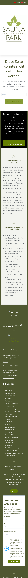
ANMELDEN (13, 561)
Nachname (7, 524)
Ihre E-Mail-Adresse (13, 531)
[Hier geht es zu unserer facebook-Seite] (4, 384)
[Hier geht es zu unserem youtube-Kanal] (8, 384)
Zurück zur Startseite (14, 101)
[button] (2, 53)
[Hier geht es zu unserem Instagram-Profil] (12, 384)
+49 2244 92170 (13, 366)
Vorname (7, 516)
